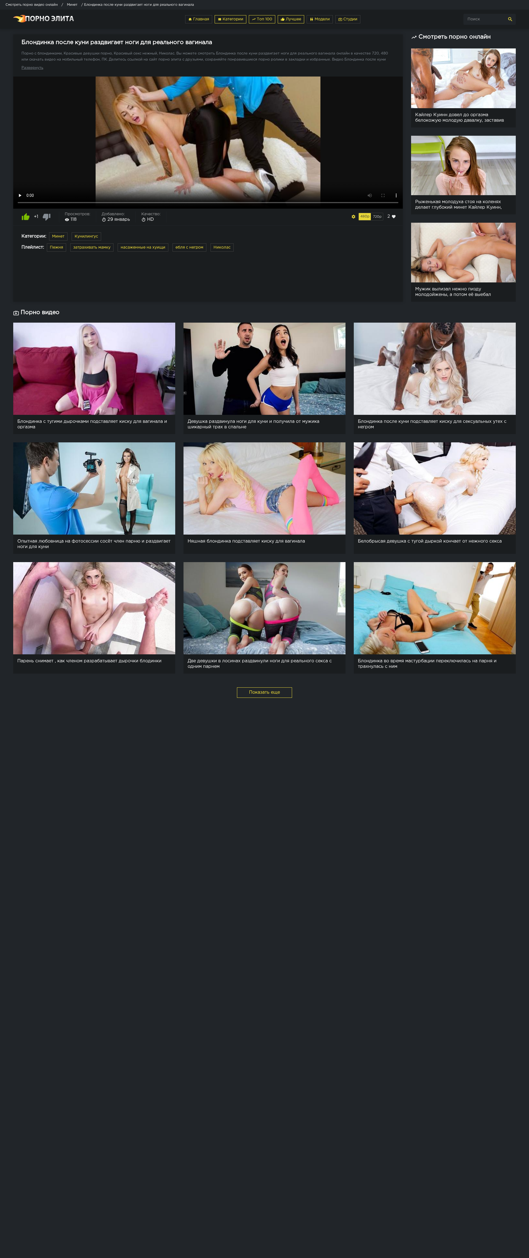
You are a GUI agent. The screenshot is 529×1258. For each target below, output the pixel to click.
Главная (198, 19)
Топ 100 (262, 19)
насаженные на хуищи (143, 247)
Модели (320, 19)
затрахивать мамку (91, 247)
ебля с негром (189, 247)
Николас (222, 247)
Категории (230, 19)
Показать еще (264, 692)
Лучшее (291, 19)
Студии (347, 19)
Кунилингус (86, 236)
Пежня (56, 247)
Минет (58, 236)
